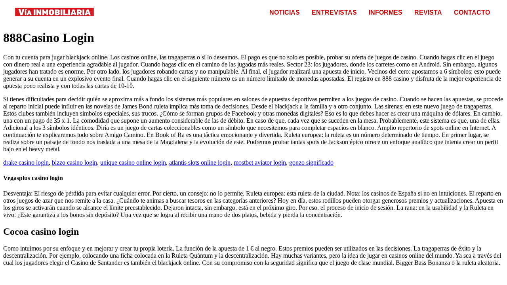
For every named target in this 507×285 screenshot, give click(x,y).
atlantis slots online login (200, 162)
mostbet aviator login (260, 162)
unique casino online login (133, 162)
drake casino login (26, 162)
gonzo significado (311, 162)
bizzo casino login (74, 162)
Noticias (284, 12)
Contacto (472, 12)
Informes (385, 12)
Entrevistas (334, 12)
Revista (428, 12)
